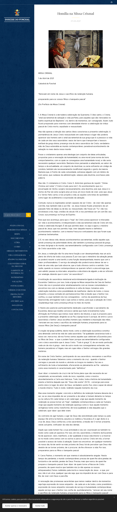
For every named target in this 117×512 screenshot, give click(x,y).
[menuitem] (17, 225)
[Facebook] (111, 2)
